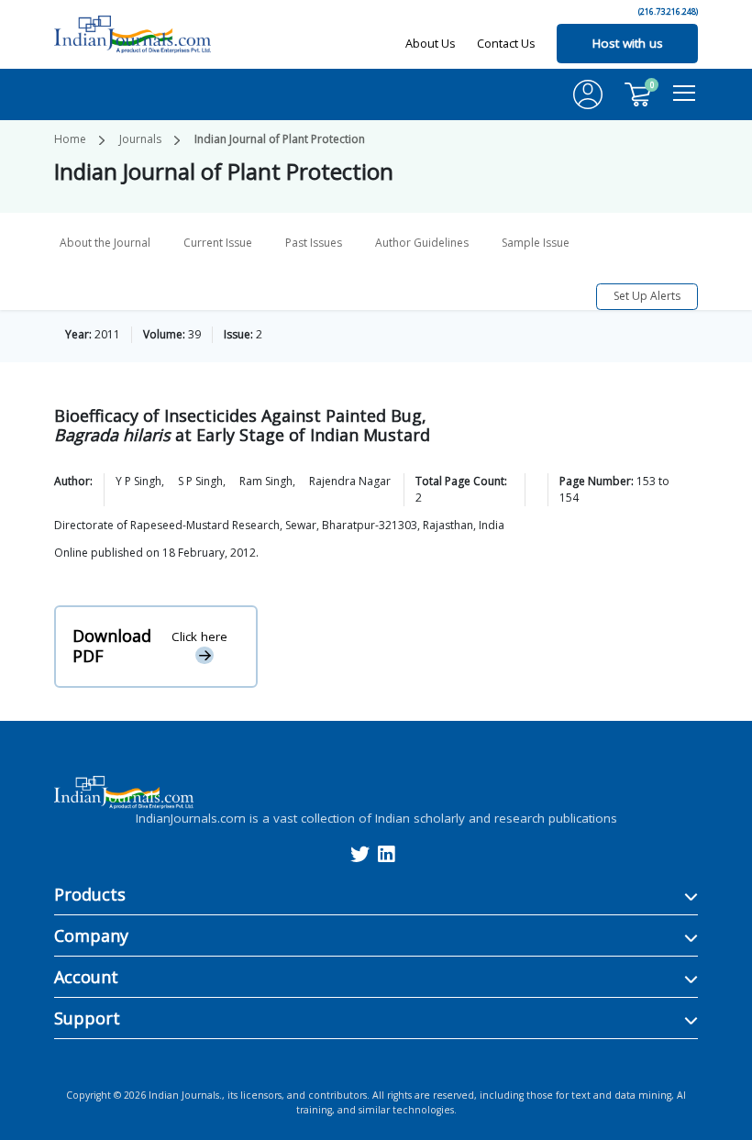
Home (70, 139)
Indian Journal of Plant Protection (279, 139)
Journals (140, 139)
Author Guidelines (422, 242)
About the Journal (105, 242)
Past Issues (313, 242)
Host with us (627, 43)
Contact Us (506, 43)
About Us (430, 43)
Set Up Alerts (647, 296)
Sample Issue (536, 242)
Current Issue (217, 242)
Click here (199, 636)
